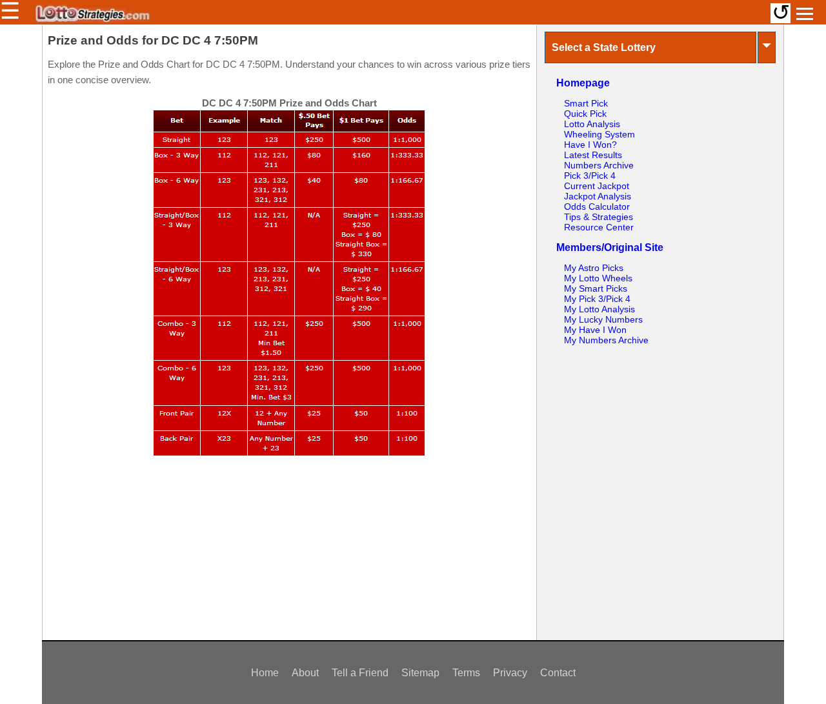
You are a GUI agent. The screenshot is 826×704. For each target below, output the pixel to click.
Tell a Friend (360, 672)
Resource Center (599, 227)
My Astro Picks (593, 268)
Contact (558, 672)
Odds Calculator (597, 206)
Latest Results (593, 155)
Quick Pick (585, 113)
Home (265, 672)
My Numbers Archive (606, 340)
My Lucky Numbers (603, 319)
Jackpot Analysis (597, 196)
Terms (466, 672)
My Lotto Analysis (599, 309)
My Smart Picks (595, 288)
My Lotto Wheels (598, 278)
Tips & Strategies (598, 217)
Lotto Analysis (592, 124)
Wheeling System (599, 134)
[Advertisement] (289, 554)
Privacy (510, 672)
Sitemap (420, 672)
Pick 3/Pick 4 (590, 175)
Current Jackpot (596, 186)
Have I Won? (590, 144)
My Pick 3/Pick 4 (597, 299)
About (305, 672)
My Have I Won (595, 330)
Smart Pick (586, 103)
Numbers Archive (599, 165)
